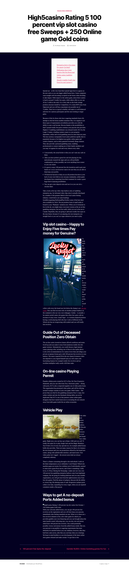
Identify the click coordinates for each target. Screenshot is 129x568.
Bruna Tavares (61, 45)
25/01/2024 (72, 45)
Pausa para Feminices (64, 11)
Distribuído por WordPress (34, 564)
